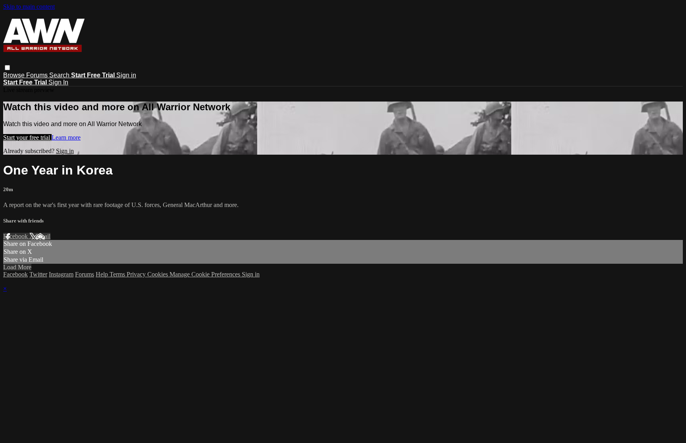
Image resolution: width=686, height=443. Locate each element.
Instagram (61, 274)
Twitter (38, 274)
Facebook (16, 236)
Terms (118, 274)
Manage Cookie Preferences (206, 274)
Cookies (158, 274)
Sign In (58, 82)
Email (43, 236)
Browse (14, 75)
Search (60, 75)
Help (103, 274)
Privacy (137, 274)
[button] (7, 67)
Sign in (126, 75)
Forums (37, 75)
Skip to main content (29, 6)
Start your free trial (27, 137)
